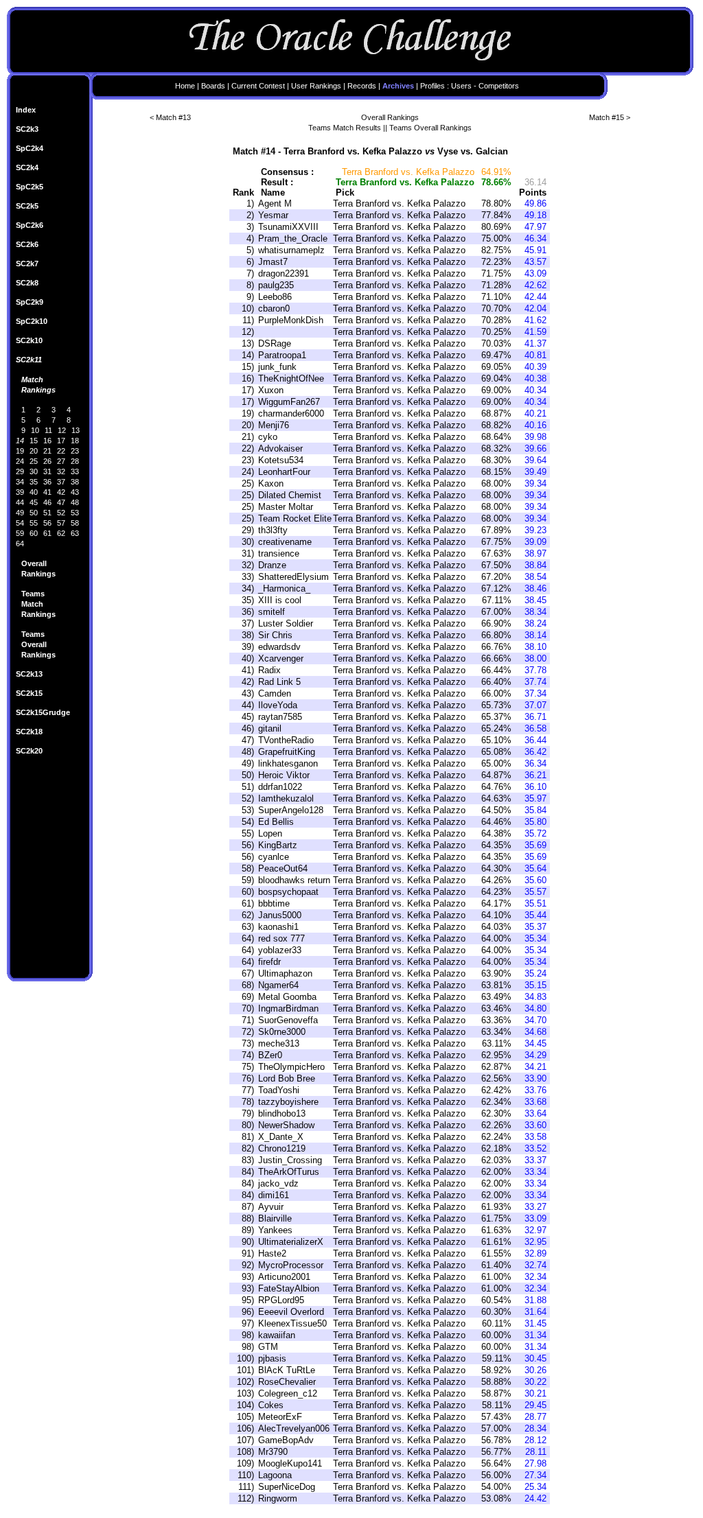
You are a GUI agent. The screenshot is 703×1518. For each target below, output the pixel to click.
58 (75, 523)
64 (20, 543)
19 (20, 451)
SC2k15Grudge (43, 712)
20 (34, 451)
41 (47, 492)
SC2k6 (27, 244)
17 (61, 440)
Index (26, 110)
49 (20, 513)
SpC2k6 (29, 225)
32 (61, 471)
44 (20, 502)
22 (61, 451)
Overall (34, 563)
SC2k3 (27, 129)
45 (34, 502)
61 (47, 533)
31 (47, 471)
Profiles (432, 86)
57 (61, 523)
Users (461, 86)
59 (20, 533)
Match (32, 379)
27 (61, 461)
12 (62, 430)
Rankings (38, 390)
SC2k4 (27, 167)
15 (34, 440)
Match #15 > (609, 117)
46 (47, 502)
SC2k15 (29, 693)
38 (75, 482)
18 (75, 440)
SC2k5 (27, 206)
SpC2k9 (29, 302)
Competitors (499, 86)
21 (47, 451)
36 (47, 482)
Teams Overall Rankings (430, 128)
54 (20, 523)
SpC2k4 (29, 148)
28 (75, 461)
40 (34, 492)
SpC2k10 (31, 321)
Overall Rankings (390, 117)
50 (34, 513)
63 (75, 533)
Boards (213, 86)
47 (61, 502)
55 (34, 523)
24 (20, 461)
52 (61, 513)
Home (185, 86)
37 (61, 482)
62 (61, 533)
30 (34, 471)
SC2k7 (27, 263)
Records (361, 86)
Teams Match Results (344, 128)
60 (34, 533)
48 (75, 502)
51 (47, 513)
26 (47, 461)
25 (34, 461)
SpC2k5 (29, 187)
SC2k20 (29, 751)
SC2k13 (29, 674)
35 (34, 482)
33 (75, 471)
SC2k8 (27, 283)
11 (48, 430)
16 (47, 440)
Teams (33, 593)
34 (20, 482)
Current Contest (258, 86)
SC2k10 (29, 340)
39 (20, 492)
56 (47, 523)
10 (35, 430)
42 (61, 492)
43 (75, 492)
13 (75, 430)
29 (20, 471)
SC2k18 (29, 731)
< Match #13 (170, 117)
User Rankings (316, 86)
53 (75, 513)
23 (75, 451)
